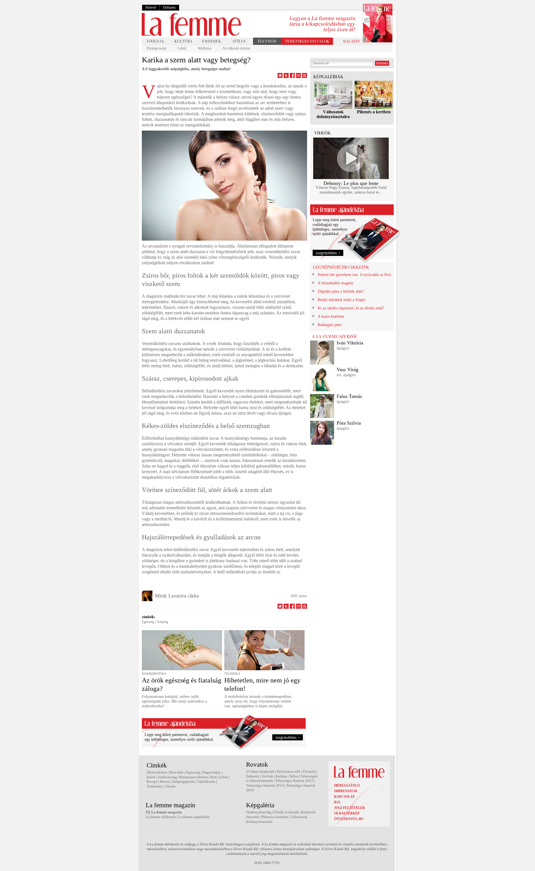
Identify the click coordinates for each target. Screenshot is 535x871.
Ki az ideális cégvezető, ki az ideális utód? (351, 308)
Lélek (181, 48)
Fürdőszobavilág (258, 812)
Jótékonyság (167, 777)
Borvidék (176, 772)
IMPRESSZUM (345, 791)
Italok (151, 777)
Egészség (148, 622)
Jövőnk (267, 776)
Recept (152, 781)
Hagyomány (212, 772)
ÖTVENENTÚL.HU (349, 819)
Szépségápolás (183, 781)
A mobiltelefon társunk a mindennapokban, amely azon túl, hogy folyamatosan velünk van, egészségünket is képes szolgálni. (258, 701)
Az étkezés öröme (236, 48)
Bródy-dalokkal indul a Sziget (341, 300)
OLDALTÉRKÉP (346, 813)
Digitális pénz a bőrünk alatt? (341, 291)
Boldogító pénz (330, 325)
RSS (337, 802)
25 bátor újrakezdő (260, 771)
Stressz (165, 781)
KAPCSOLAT (344, 797)
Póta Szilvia (349, 423)
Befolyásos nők (288, 771)
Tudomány (155, 786)
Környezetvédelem (193, 777)
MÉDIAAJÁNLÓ (347, 785)
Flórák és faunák (286, 812)
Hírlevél (150, 7)
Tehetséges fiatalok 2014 (265, 785)
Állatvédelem (157, 772)
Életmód (309, 771)
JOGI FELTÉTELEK (349, 808)
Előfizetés (169, 7)
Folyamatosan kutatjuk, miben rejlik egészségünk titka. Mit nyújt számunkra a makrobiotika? (174, 701)
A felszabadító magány (335, 283)
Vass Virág (347, 369)
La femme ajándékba (194, 817)
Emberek (252, 776)
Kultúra (281, 776)
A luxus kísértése (331, 316)
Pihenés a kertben (374, 111)
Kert (213, 777)
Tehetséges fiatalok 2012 (294, 781)
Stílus (294, 776)
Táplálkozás (206, 781)
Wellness (204, 48)
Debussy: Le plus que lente (351, 183)
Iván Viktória (350, 343)
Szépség (162, 622)
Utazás (171, 786)
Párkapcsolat (156, 48)
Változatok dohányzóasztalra (333, 114)
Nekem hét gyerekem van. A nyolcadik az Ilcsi (354, 275)
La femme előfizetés (161, 817)
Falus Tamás (349, 396)
